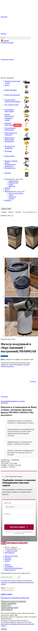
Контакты (8, 200)
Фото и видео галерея (16, 193)
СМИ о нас (12, 197)
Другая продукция (7, 610)
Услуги (7, 190)
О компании (9, 566)
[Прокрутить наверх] (1, 596)
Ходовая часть (6, 605)
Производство (13, 183)
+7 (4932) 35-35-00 (11, 551)
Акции (11, 184)
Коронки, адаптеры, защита (10, 607)
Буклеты (11, 198)
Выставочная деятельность (14, 568)
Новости (7, 188)
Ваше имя (7, 503)
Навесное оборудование (9, 603)
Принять (4, 629)
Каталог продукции (11, 556)
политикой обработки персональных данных (23, 532)
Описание (4, 401)
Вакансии (12, 186)
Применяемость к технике (16, 401)
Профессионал (13, 181)
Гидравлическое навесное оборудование (14, 601)
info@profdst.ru (9, 552)
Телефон (7, 514)
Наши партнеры (10, 570)
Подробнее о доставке (21, 364)
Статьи (11, 195)
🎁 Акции (5, 41)
